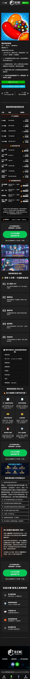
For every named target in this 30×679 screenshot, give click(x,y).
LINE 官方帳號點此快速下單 (15, 234)
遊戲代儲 (8, 45)
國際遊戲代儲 (14, 45)
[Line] (17, 668)
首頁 (3, 45)
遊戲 (12, 50)
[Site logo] (15, 2)
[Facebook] (12, 668)
